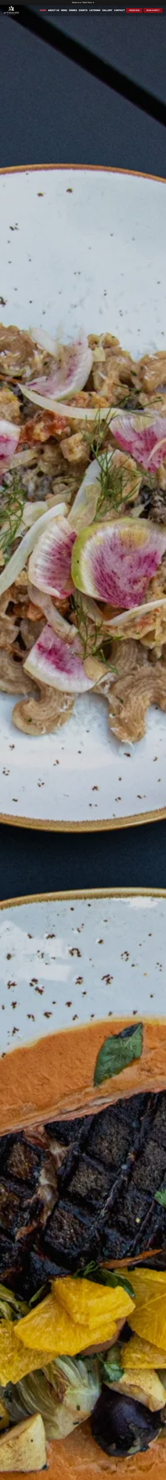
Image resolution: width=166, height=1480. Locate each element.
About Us (53, 10)
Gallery (107, 10)
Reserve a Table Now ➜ (83, 2)
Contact (119, 10)
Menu (64, 10)
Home (43, 10)
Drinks (73, 10)
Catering (94, 10)
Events (83, 10)
